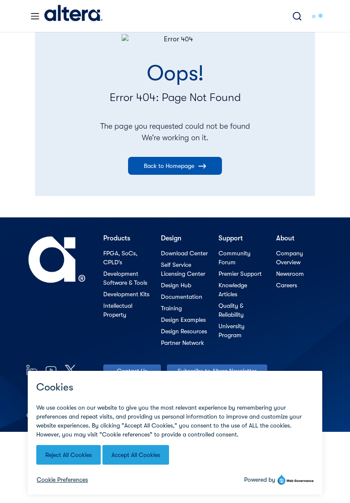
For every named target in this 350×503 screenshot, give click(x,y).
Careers (286, 285)
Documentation (181, 296)
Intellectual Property (117, 310)
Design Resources (184, 331)
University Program (232, 330)
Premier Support (240, 273)
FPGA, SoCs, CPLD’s (120, 258)
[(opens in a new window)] (31, 369)
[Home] (73, 16)
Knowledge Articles (233, 290)
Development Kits (126, 294)
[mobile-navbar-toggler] (35, 16)
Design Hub (176, 285)
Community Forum (235, 258)
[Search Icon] (297, 16)
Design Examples (183, 319)
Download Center (184, 253)
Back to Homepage (169, 165)
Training (171, 308)
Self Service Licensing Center (183, 269)
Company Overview (289, 258)
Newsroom (290, 273)
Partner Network (182, 342)
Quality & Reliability (231, 310)
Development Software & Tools (125, 278)
